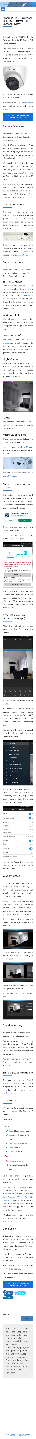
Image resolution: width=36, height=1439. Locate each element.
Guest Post (13, 1435)
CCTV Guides (26, 1434)
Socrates (27, 1431)
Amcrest (5, 30)
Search (6, 1314)
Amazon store (26, 102)
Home (7, 1434)
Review (11, 30)
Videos (19, 1434)
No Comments (20, 30)
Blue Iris (10, 1093)
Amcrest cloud (23, 255)
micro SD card (26, 447)
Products (22, 1435)
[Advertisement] (18, 1407)
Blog (13, 1434)
